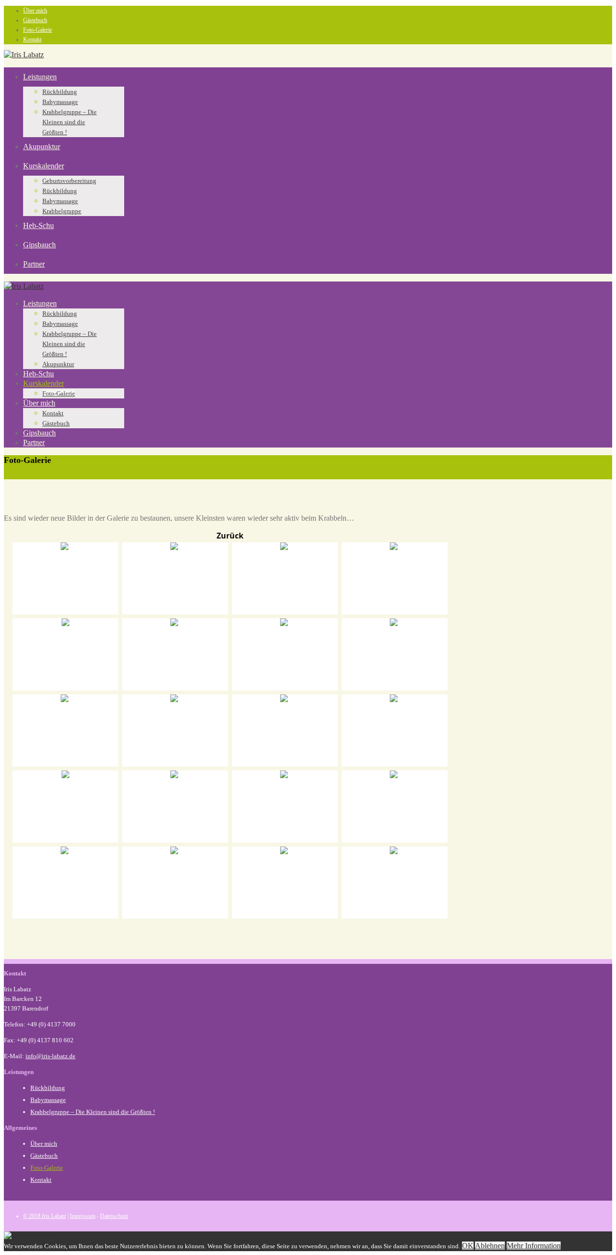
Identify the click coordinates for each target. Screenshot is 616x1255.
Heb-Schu (38, 225)
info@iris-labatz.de (51, 1056)
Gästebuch (35, 20)
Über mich (35, 10)
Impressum (82, 1216)
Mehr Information (534, 1246)
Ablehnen (490, 1246)
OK (468, 1246)
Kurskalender (43, 166)
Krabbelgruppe (61, 211)
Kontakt (32, 39)
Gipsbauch (39, 245)
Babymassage (60, 101)
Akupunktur (41, 146)
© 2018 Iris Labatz (44, 1216)
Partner (34, 264)
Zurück (230, 535)
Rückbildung (59, 91)
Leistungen (40, 77)
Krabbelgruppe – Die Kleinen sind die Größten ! (69, 122)
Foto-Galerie (37, 29)
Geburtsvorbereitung (69, 180)
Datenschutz (114, 1216)
